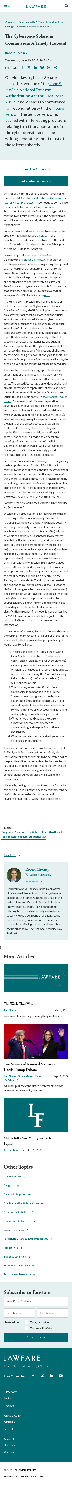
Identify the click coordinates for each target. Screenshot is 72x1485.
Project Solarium (30, 259)
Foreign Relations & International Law (27, 26)
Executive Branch (56, 22)
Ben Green (10, 1010)
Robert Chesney (16, 53)
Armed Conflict (13, 1176)
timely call (43, 235)
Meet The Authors (34, 169)
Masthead (9, 1452)
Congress (10, 22)
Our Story (9, 1444)
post (47, 295)
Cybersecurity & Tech (31, 22)
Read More (31, 881)
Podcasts (9, 1405)
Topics (7, 1398)
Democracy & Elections (18, 1221)
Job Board (9, 1421)
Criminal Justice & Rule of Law (22, 1203)
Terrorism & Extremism (18, 1274)
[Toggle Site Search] (66, 6)
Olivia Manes (26, 1076)
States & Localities (16, 1256)
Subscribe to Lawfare (36, 181)
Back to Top (10, 855)
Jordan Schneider (14, 1150)
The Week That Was (18, 1004)
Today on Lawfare (39, 1322)
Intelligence (12, 1247)
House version (45, 207)
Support (8, 1428)
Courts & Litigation (16, 1194)
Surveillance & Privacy (18, 1265)
